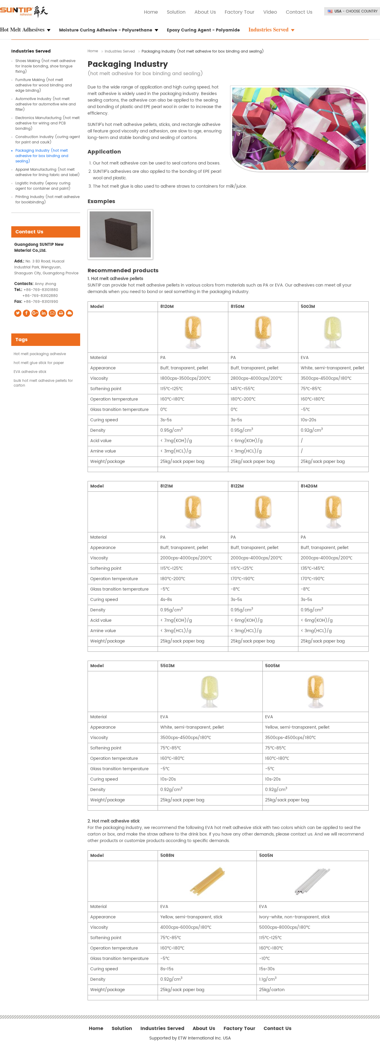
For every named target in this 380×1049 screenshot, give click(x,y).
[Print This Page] (60, 313)
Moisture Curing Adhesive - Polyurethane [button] (105, 30)
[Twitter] (17, 313)
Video (270, 12)
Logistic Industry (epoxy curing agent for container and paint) (43, 186)
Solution (176, 12)
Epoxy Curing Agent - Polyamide (203, 30)
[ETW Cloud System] (69, 313)
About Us (205, 12)
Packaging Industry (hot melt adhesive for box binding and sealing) (41, 156)
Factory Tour (239, 12)
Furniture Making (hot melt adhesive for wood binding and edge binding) (43, 85)
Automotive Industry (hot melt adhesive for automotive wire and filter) (45, 104)
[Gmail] (52, 313)
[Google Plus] (35, 313)
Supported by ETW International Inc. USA (190, 1038)
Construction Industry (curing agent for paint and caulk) (47, 139)
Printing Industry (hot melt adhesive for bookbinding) (47, 199)
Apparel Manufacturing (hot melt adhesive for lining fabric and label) (47, 172)
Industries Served (120, 51)
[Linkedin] (43, 313)
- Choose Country (356, 11)
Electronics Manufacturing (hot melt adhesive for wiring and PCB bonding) (47, 123)
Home (151, 12)
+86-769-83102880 (40, 296)
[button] (29, 30)
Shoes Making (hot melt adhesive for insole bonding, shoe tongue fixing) (45, 66)
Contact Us (299, 12)
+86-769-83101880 (40, 290)
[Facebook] (26, 313)
